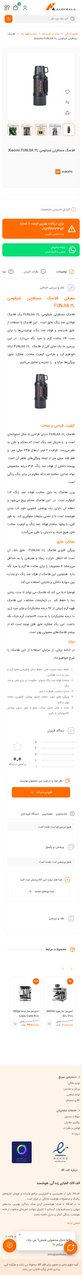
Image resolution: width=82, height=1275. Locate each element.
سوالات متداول (72, 1117)
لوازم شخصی (73, 1095)
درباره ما (76, 1134)
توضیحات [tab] (61, 271)
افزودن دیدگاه (44, 792)
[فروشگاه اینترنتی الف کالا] (60, 7)
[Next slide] (71, 968)
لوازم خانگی (71, 34)
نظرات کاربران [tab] (31, 271)
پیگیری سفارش (72, 1123)
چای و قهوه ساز (28, 34)
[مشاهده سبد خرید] (15, 8)
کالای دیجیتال (73, 1100)
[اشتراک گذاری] (67, 113)
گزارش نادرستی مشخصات (55, 209)
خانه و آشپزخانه (50, 34)
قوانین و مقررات (72, 1128)
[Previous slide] (63, 968)
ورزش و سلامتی (72, 1089)
